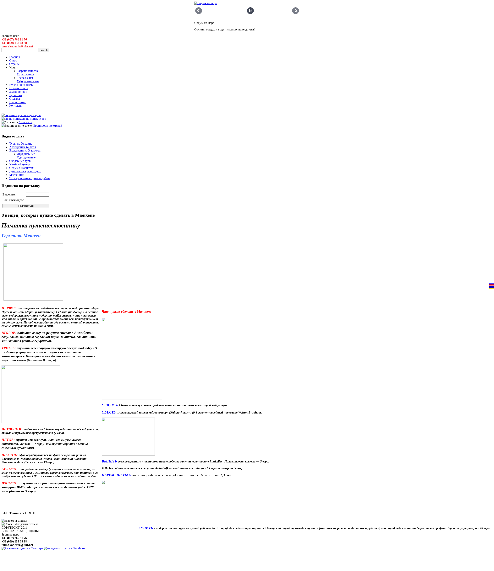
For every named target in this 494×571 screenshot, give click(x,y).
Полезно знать (18, 88)
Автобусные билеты (22, 147)
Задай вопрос (18, 91)
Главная (14, 57)
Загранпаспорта (27, 70)
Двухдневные (26, 154)
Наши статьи (17, 102)
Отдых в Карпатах (21, 167)
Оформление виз (28, 81)
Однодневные (26, 157)
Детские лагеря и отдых (25, 171)
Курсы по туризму (21, 84)
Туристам (15, 95)
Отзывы (14, 98)
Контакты (15, 105)
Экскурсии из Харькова (25, 150)
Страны (14, 64)
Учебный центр (19, 164)
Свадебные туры (20, 161)
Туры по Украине (20, 143)
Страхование (25, 74)
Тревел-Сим (25, 77)
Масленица (16, 174)
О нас (13, 60)
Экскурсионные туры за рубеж (29, 178)
